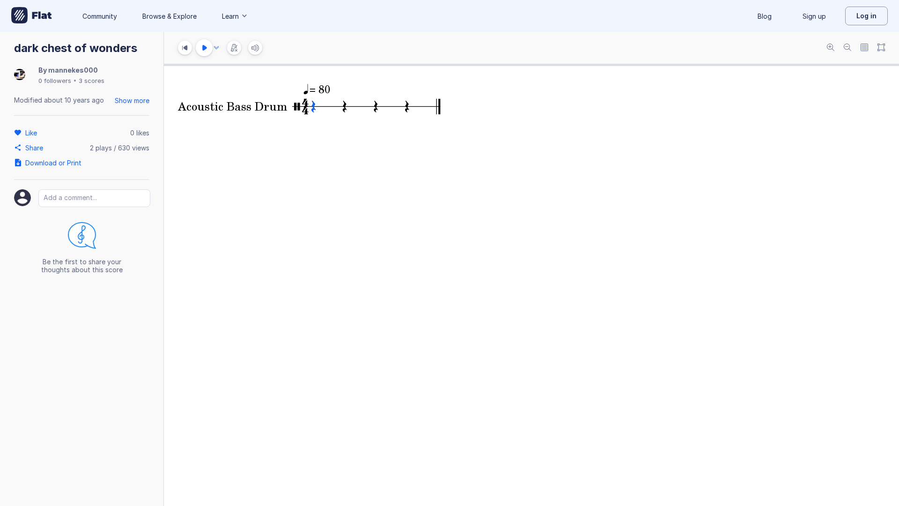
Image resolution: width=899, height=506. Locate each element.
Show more (132, 100)
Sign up (814, 16)
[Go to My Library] (31, 16)
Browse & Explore (169, 16)
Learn (230, 16)
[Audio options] (216, 47)
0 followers (54, 80)
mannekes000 (73, 70)
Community (99, 16)
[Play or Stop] (204, 47)
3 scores (91, 80)
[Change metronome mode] (234, 48)
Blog (765, 16)
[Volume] (255, 48)
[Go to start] (185, 48)
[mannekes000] (19, 75)
